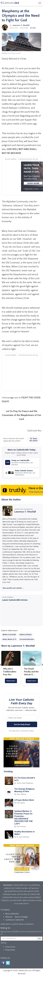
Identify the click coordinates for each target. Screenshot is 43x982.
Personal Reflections (27, 639)
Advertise (8, 917)
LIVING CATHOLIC (25, 634)
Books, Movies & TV (9, 639)
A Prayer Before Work (24, 800)
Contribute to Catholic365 (14, 920)
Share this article (33, 440)
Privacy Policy (10, 950)
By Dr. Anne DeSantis (21, 837)
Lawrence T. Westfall (21, 25)
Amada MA (10, 53)
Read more (11, 681)
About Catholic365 (12, 914)
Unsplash (18, 53)
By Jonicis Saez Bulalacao (23, 783)
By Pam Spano (19, 803)
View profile (24, 28)
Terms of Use (10, 947)
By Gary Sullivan (20, 794)
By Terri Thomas (20, 826)
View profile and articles (13, 588)
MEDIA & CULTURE (9, 634)
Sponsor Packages (21, 917)
